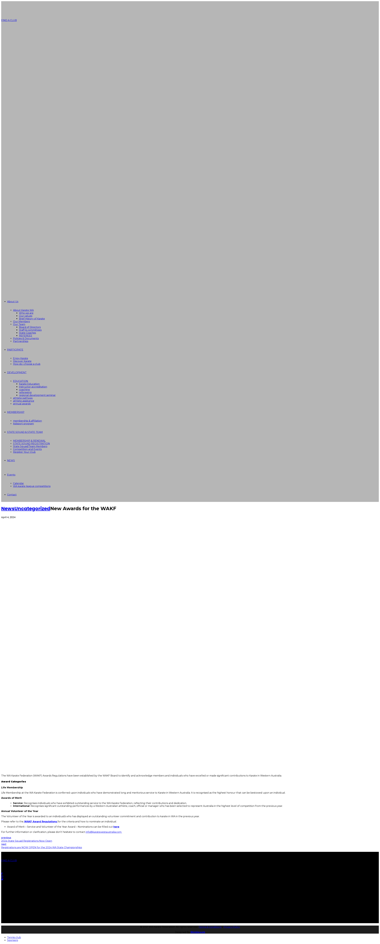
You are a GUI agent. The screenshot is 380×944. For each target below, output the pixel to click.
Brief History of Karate (32, 318)
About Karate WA (23, 310)
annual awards (22, 403)
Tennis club (14, 937)
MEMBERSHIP (15, 412)
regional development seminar (37, 395)
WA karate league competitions (31, 486)
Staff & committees (30, 330)
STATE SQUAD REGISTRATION (31, 443)
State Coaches (27, 332)
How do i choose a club (26, 364)
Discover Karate (22, 361)
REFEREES (25, 335)
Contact (12, 494)
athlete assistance (23, 400)
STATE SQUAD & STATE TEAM (25, 432)
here (116, 826)
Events (11, 474)
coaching (24, 389)
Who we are (26, 313)
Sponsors (12, 940)
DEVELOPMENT (17, 372)
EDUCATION (20, 381)
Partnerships (20, 341)
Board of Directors (30, 327)
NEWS (11, 460)
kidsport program (23, 423)
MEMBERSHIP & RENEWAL (29, 440)
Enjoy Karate (20, 358)
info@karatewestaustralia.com (104, 832)
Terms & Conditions (210, 927)
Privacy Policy (232, 927)
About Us (12, 301)
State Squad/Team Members (30, 446)
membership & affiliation (27, 420)
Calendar (18, 483)
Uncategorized (32, 508)
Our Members (21, 321)
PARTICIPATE (15, 349)
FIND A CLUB (9, 20)
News (7, 508)
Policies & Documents (26, 338)
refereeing (25, 392)
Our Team (19, 324)
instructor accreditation (33, 386)
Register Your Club (24, 452)
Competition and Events (27, 449)
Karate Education (29, 384)
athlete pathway (23, 398)
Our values (25, 315)
